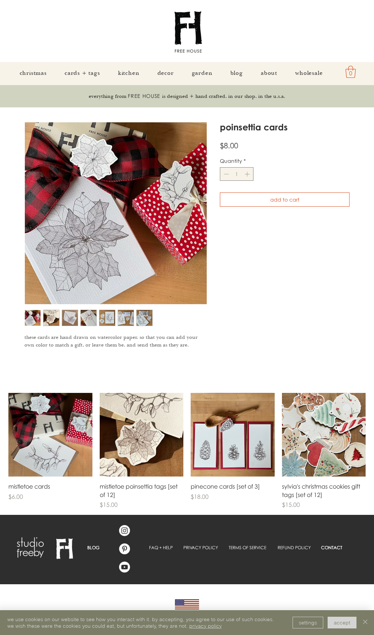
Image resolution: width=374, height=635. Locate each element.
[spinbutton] (236, 174)
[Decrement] (225, 174)
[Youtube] (124, 567)
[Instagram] (124, 530)
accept (342, 622)
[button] (351, 72)
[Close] (365, 622)
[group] (187, 451)
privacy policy (205, 626)
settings (308, 622)
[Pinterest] (124, 548)
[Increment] (247, 174)
